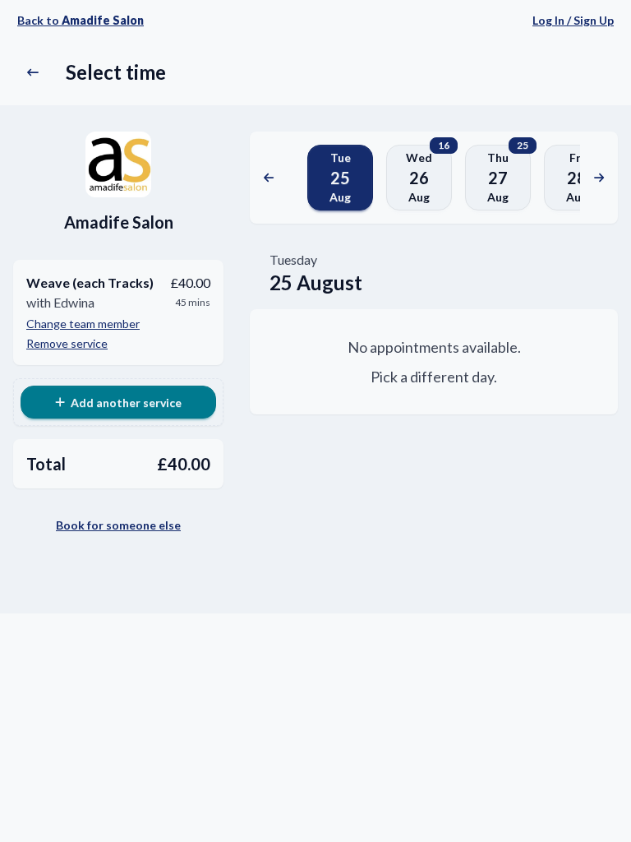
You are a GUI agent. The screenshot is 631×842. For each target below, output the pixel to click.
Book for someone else (118, 525)
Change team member (83, 324)
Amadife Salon (118, 222)
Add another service (126, 402)
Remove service (67, 343)
